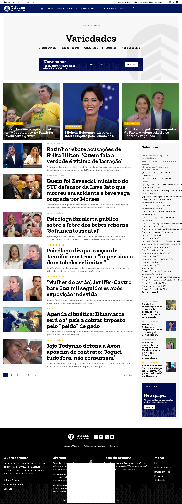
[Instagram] (170, 2)
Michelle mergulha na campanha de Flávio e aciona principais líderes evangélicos (151, 350)
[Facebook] (166, 2)
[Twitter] (173, 2)
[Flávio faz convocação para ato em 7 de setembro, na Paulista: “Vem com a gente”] (31, 111)
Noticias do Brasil (131, 48)
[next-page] (35, 375)
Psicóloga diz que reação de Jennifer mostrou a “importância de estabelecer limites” (90, 256)
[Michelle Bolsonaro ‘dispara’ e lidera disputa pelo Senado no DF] (91, 111)
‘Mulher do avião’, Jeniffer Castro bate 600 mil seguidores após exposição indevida (89, 288)
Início (85, 25)
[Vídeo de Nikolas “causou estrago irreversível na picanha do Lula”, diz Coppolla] (171, 367)
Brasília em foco (48, 48)
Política (51, 308)
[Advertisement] (91, 483)
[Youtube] (177, 2)
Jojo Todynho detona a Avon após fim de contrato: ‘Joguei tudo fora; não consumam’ (84, 351)
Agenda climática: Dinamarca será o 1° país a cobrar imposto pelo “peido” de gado (86, 319)
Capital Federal (70, 48)
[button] (133, 8)
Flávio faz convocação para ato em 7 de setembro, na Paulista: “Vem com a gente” (152, 310)
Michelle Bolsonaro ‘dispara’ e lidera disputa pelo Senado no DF (152, 329)
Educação (110, 48)
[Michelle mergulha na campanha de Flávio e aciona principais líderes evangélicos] (150, 111)
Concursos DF (92, 48)
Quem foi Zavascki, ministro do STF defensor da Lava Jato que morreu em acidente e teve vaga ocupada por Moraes (88, 189)
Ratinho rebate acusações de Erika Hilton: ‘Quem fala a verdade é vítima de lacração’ (84, 155)
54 (29, 375)
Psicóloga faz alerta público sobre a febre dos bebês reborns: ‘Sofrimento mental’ (88, 224)
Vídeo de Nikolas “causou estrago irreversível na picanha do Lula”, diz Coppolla (152, 370)
